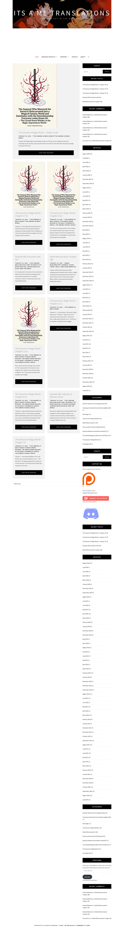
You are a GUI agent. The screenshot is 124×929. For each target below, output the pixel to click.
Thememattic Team (83, 925)
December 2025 (87, 179)
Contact (75, 57)
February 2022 (87, 310)
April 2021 (85, 352)
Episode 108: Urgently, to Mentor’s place (61, 395)
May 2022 (85, 297)
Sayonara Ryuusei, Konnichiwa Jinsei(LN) (94, 431)
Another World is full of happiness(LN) (94, 404)
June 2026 (85, 162)
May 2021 (85, 348)
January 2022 (86, 314)
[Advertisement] (62, 41)
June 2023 (85, 247)
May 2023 (85, 251)
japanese (65, 265)
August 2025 (86, 188)
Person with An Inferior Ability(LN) (93, 427)
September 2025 (87, 183)
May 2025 (85, 200)
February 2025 (87, 213)
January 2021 (86, 365)
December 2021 (87, 318)
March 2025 (86, 209)
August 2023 (86, 238)
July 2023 (85, 242)
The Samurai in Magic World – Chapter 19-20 (38, 132)
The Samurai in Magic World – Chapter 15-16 (95, 93)
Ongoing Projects (48, 57)
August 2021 (86, 335)
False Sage (86, 414)
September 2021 (87, 331)
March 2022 (86, 306)
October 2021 (86, 327)
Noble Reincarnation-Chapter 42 (101, 140)
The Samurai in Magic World (44, 136)
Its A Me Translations (62, 12)
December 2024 (87, 221)
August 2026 (86, 154)
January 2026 (86, 175)
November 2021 (87, 323)
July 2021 (85, 340)
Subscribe (87, 877)
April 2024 (85, 234)
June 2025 (85, 196)
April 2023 (85, 255)
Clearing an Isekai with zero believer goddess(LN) (97, 408)
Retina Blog (69, 925)
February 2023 (87, 264)
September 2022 (87, 280)
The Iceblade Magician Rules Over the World (95, 435)
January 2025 (86, 217)
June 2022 (85, 293)
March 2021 (86, 356)
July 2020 (85, 390)
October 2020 (86, 378)
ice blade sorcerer (68, 404)
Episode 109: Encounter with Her (92, 97)
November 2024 (87, 226)
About (83, 57)
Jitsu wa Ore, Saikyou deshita (91, 418)
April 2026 (85, 166)
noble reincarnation (68, 266)
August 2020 (86, 386)
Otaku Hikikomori (88, 115)
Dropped (63, 57)
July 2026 (85, 158)
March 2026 (86, 171)
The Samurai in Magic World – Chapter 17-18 (95, 89)
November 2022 (87, 276)
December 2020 (87, 369)
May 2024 (85, 230)
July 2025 (85, 192)
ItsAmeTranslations (88, 493)
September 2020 (87, 382)
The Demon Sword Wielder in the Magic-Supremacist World (62, 223)
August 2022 (86, 285)
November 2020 (87, 373)
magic (58, 266)
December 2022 (87, 272)
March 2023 (86, 259)
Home (37, 57)
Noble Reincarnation (89, 423)
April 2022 (85, 302)
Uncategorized (87, 444)
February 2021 (87, 361)
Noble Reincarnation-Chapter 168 (92, 101)
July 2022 (85, 289)
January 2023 (86, 268)
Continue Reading (46, 153)
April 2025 (85, 204)
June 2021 (85, 344)
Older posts (17, 484)
